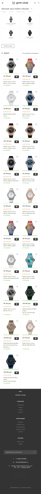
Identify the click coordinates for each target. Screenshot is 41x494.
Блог (20, 391)
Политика (20, 431)
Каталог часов (20, 395)
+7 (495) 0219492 (21, 458)
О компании (20, 404)
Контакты (20, 412)
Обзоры (20, 444)
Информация (20, 418)
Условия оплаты (20, 424)
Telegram (20, 475)
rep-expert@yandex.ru (22, 462)
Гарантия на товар (20, 429)
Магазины (20, 422)
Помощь (20, 438)
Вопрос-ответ (20, 441)
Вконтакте (16, 475)
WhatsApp (25, 475)
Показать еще (8, 46)
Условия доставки (20, 427)
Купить (16, 77)
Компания (20, 401)
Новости (20, 407)
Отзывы (21, 409)
